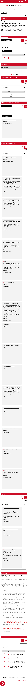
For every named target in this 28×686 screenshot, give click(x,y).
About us (5, 677)
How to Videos (4, 636)
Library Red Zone (19, 9)
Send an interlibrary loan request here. (16, 95)
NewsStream (6, 324)
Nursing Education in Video (9, 366)
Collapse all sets (23, 43)
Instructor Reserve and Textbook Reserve (10, 102)
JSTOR (5, 261)
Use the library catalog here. (10, 157)
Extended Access (4, 37)
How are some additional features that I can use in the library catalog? (17, 662)
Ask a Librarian (4, 64)
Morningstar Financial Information (11, 303)
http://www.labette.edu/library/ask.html (11, 555)
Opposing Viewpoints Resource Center (12, 387)
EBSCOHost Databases (9, 220)
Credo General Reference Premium (11, 199)
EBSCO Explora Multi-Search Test (11, 449)
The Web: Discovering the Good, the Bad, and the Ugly (16, 667)
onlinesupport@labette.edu (8, 515)
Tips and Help (4, 573)
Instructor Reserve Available (10, 120)
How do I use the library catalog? (16, 657)
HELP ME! (3, 494)
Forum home (15, 74)
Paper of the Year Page (16, 30)
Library (13, 9)
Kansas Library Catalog (9, 282)
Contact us (12, 677)
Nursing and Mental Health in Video (11, 345)
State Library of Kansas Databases (11, 429)
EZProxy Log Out (7, 470)
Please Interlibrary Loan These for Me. (9, 77)
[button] (6, 40)
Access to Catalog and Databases (8, 143)
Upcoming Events (5, 18)
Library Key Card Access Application (17, 57)
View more (5, 316)
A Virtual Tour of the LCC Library (16, 654)
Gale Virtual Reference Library (10, 241)
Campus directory (20, 677)
